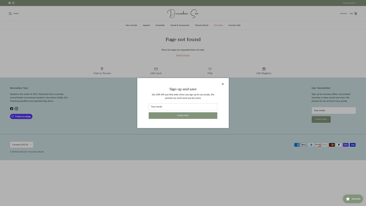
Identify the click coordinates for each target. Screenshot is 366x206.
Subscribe (183, 115)
